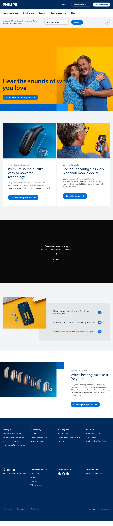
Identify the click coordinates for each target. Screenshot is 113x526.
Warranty (34, 481)
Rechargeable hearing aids (14, 437)
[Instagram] (67, 473)
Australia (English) (93, 473)
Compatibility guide (38, 437)
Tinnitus (61, 441)
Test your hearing (102, 4)
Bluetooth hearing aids (12, 433)
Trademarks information (96, 441)
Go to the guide (73, 196)
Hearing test (63, 433)
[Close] (107, 22)
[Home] (10, 4)
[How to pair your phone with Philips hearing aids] (100, 312)
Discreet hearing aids (11, 441)
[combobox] (54, 22)
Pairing (33, 433)
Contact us (34, 473)
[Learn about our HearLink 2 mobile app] (100, 331)
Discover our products (21, 197)
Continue (77, 22)
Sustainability (91, 437)
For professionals (93, 433)
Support (33, 477)
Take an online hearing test (18, 97)
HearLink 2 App (36, 441)
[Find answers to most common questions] (100, 322)
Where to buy (36, 485)
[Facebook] (63, 473)
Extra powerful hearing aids (14, 445)
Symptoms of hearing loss (69, 437)
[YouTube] (59, 473)
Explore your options (83, 404)
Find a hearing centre (81, 4)
